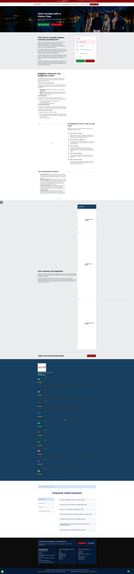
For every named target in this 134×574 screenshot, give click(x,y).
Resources (83, 4)
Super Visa (82, 45)
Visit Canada (83, 42)
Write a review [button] (40, 376)
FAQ (81, 57)
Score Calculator (74, 4)
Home (48, 4)
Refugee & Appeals (66, 4)
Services (57, 4)
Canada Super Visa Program (89, 220)
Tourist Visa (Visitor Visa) (86, 49)
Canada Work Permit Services (89, 323)
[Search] (99, 4)
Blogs (88, 4)
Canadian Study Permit (88, 264)
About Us (53, 4)
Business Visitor (83, 53)
